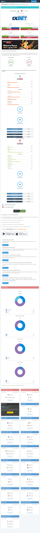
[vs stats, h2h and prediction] (20, 211)
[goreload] (29, 29)
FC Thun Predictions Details (8, 207)
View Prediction (10, 400)
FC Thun (25, 11)
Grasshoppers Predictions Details (9, 204)
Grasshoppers (13, 11)
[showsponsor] (20, 17)
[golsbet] (10, 37)
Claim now (10, 412)
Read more (5, 252)
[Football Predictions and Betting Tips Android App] (8, 234)
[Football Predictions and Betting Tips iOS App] (21, 234)
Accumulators (34, 1)
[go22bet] (10, 29)
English (28, 1)
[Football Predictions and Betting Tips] (3, 1)
